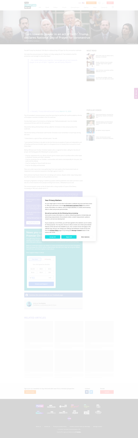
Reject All (69, 237)
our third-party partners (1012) (73, 205)
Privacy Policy (54, 230)
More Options (85, 237)
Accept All (53, 237)
